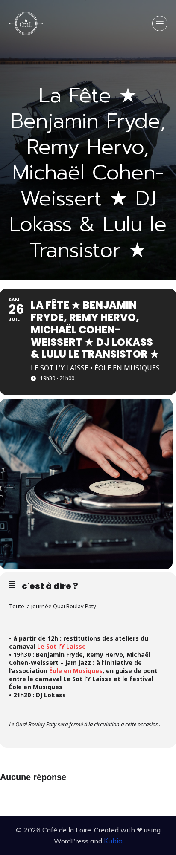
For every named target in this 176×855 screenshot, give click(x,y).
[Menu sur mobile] (159, 23)
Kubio (113, 841)
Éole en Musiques (76, 671)
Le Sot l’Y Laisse (61, 646)
